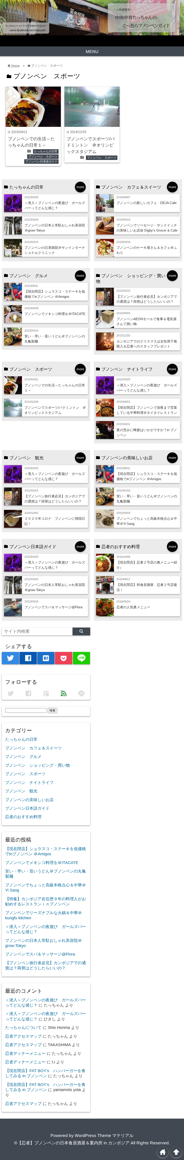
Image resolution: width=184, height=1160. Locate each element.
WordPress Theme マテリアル (104, 1135)
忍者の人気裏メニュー (133, 607)
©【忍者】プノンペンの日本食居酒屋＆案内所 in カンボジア (71, 1143)
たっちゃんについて (23, 1027)
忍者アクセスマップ (23, 1036)
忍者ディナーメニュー (25, 1053)
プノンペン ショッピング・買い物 (37, 765)
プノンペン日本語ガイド (41, 161)
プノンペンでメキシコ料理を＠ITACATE (54, 314)
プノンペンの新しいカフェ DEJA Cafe (148, 203)
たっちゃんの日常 (45, 151)
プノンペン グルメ (23, 756)
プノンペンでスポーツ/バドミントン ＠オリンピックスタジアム (91, 145)
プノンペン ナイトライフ (29, 782)
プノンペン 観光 (21, 791)
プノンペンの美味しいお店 (29, 800)
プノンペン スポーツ (42, 156)
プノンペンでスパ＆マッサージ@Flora (53, 607)
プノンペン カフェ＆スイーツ (33, 748)
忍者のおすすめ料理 (23, 817)
